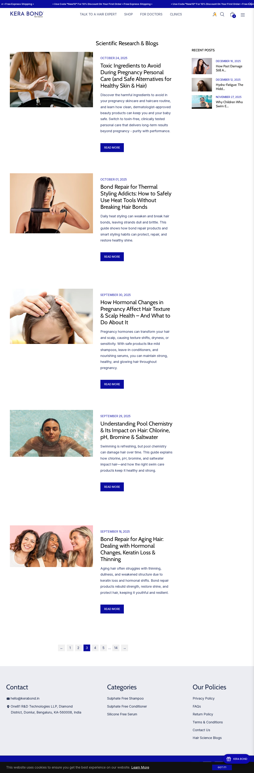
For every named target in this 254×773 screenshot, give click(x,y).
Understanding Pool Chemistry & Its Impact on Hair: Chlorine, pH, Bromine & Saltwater (136, 430)
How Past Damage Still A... (229, 68)
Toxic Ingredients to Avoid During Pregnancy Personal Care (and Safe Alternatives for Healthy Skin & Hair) (135, 75)
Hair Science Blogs (207, 738)
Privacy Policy (204, 698)
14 (116, 648)
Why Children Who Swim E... (229, 104)
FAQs (197, 706)
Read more (112, 147)
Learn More (140, 767)
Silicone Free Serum (122, 714)
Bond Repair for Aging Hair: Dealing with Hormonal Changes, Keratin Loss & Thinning (131, 549)
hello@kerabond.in (25, 698)
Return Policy (203, 714)
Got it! (222, 767)
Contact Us (201, 730)
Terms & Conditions (208, 722)
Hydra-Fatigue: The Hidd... (229, 87)
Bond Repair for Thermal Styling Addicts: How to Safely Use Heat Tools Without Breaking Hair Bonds (135, 196)
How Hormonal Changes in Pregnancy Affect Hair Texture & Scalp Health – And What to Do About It (135, 312)
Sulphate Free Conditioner (127, 706)
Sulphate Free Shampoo (125, 698)
